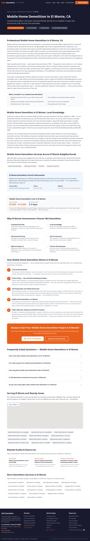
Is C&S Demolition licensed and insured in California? (45, 377)
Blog (58, 2)
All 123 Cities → (51, 530)
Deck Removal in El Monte (50, 482)
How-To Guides (73, 521)
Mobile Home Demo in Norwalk (41, 443)
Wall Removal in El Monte (68, 482)
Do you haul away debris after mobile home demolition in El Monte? (45, 385)
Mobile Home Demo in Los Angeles (18, 432)
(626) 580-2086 (38, 188)
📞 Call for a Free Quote (32, 339)
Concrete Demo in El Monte (16, 486)
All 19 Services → (29, 527)
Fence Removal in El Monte (37, 493)
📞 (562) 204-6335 (82, 2)
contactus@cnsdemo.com (7, 532)
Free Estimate (70, 2)
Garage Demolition (29, 521)
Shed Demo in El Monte (33, 482)
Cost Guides (72, 518)
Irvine (48, 527)
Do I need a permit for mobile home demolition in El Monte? (45, 363)
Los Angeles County (52, 518)
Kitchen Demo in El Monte (35, 486)
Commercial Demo (29, 525)
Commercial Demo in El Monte (17, 493)
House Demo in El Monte (34, 497)
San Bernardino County (53, 523)
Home (8, 12)
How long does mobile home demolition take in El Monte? (45, 370)
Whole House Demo (29, 523)
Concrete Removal (29, 518)
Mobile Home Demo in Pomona (17, 439)
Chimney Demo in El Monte (73, 490)
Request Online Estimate (56, 339)
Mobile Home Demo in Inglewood (60, 439)
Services (48, 2)
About (62, 2)
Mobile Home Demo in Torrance (60, 435)
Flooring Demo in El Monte (35, 490)
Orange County (50, 516)
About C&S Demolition (75, 525)
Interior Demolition (29, 516)
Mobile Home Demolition (25, 12)
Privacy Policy (33, 539)
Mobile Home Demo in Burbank (17, 435)
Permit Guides (73, 523)
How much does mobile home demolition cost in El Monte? (45, 356)
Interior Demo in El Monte (15, 482)
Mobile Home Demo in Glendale (63, 432)
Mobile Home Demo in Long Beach (41, 432)
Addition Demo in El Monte (56, 493)
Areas (53, 2)
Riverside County (51, 521)
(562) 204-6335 (5, 530)
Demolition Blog (73, 516)
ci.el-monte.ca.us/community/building (69, 188)
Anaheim (49, 525)
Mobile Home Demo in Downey (38, 439)
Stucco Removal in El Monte (16, 497)
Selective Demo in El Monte (16, 490)
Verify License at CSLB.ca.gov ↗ (77, 530)
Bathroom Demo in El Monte (54, 486)
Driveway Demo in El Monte (54, 490)
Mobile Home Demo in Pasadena (39, 435)
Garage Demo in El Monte (72, 486)
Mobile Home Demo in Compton (62, 443)
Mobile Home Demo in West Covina (18, 443)
